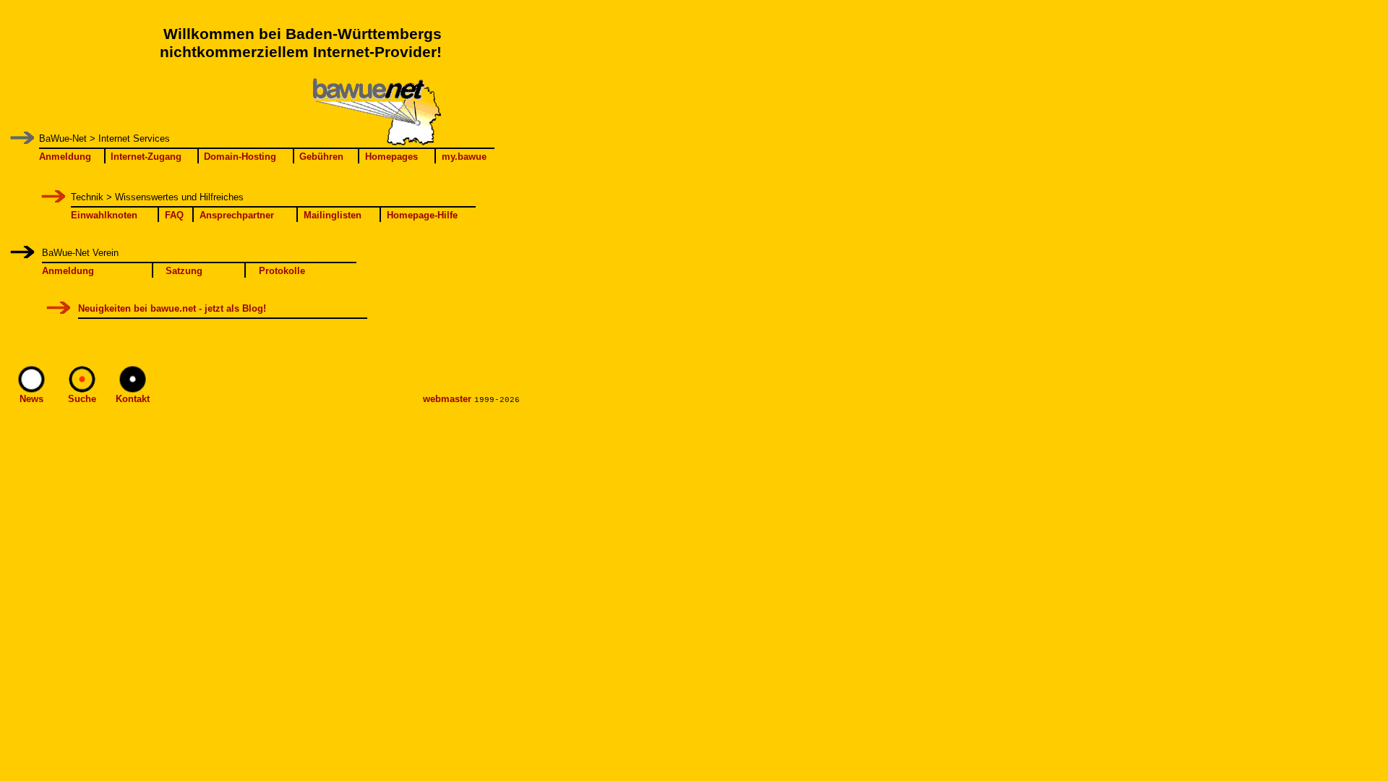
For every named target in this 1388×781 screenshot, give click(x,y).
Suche (82, 398)
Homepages (391, 156)
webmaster (447, 398)
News (31, 398)
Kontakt (133, 398)
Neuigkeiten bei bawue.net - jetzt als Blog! (172, 308)
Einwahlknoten (104, 215)
